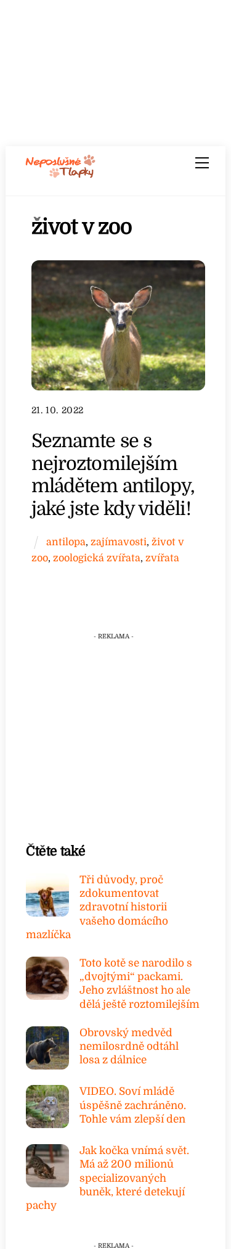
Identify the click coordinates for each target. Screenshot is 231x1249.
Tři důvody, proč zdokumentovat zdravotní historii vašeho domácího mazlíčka (97, 907)
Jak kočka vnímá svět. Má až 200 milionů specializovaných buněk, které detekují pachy (107, 1178)
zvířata (162, 558)
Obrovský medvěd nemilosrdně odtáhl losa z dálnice (129, 1046)
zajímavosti (119, 542)
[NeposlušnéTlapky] (60, 174)
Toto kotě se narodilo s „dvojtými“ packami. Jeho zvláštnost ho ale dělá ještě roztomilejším (139, 983)
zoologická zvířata (96, 558)
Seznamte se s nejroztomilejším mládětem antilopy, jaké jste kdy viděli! (113, 474)
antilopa (66, 542)
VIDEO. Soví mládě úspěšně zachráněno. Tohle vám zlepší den (132, 1105)
